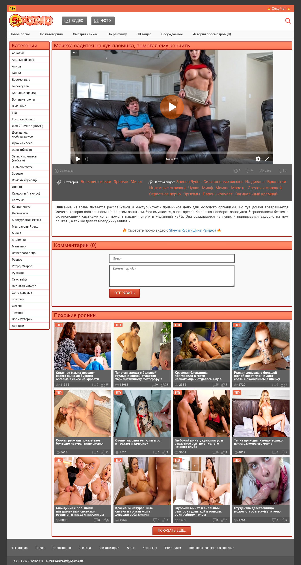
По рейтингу (117, 34)
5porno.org (36, 561)
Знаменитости (22, 167)
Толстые (18, 299)
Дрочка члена (22, 143)
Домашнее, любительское (22, 134)
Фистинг (18, 312)
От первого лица (24, 253)
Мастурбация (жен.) (26, 220)
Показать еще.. (172, 530)
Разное (17, 259)
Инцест (17, 187)
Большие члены (23, 99)
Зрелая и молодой (265, 188)
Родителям (173, 548)
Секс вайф (19, 279)
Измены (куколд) (24, 180)
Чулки (193, 188)
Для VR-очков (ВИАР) (27, 126)
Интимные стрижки (167, 188)
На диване (255, 182)
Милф (207, 188)
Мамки (222, 188)
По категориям (51, 34)
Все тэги (85, 548)
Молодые (19, 239)
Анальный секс (23, 60)
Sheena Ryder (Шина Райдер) (192, 230)
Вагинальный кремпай (256, 194)
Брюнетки (276, 182)
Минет (16, 233)
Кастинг (18, 200)
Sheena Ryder (188, 182)
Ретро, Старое (22, 266)
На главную (19, 548)
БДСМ (16, 73)
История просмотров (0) (212, 34)
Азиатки (18, 53)
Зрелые (17, 173)
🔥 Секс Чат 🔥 (279, 9)
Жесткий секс (22, 150)
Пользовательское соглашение (211, 548)
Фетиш (17, 306)
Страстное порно (165, 194)
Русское (18, 273)
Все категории (22, 319)
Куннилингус (21, 206)
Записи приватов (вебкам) (24, 158)
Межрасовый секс (25, 226)
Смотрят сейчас (85, 34)
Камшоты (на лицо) (26, 193)
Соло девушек (22, 292)
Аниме (16, 66)
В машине (19, 106)
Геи (14, 112)
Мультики (19, 246)
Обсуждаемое (172, 34)
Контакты (150, 548)
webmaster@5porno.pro (69, 561)
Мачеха (238, 188)
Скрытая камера (24, 286)
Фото (131, 548)
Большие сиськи (24, 93)
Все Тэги (18, 325)
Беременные (21, 79)
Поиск (40, 548)
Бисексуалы (21, 86)
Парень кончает (218, 194)
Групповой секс (23, 119)
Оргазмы (191, 194)
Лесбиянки (20, 213)
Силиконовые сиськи (223, 182)
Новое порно (19, 34)
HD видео (144, 34)
